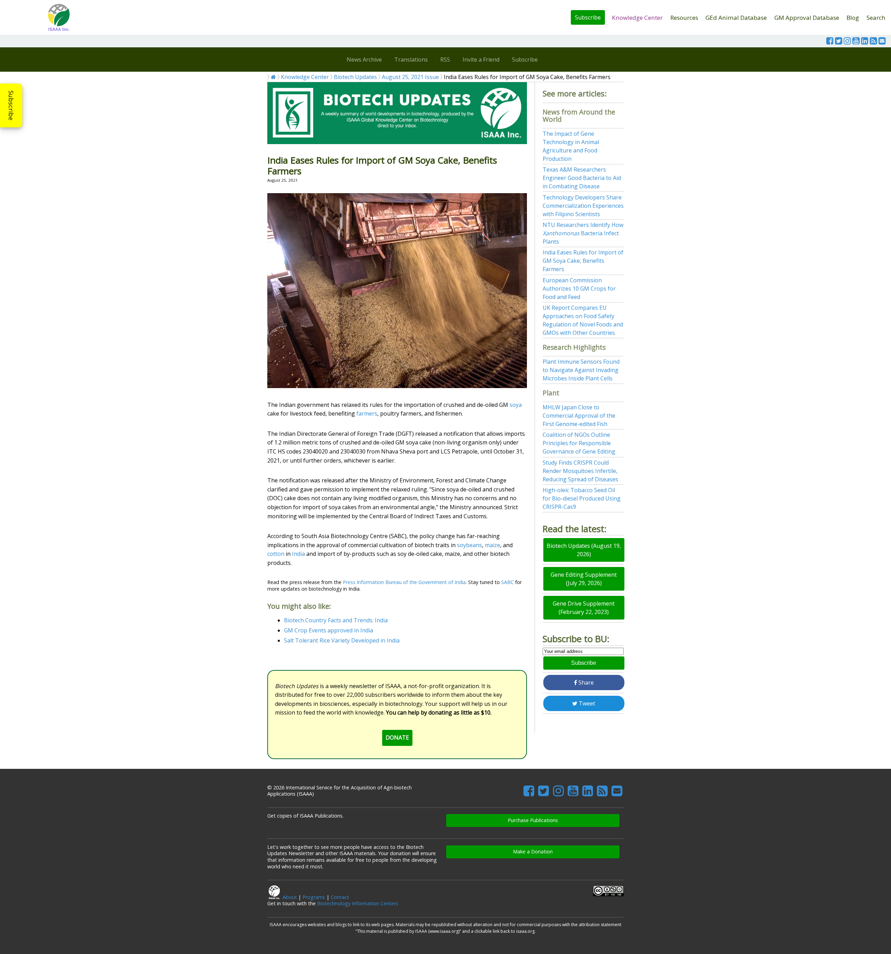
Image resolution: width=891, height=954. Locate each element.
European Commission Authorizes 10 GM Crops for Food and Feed (579, 288)
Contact (340, 897)
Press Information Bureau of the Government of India (404, 582)
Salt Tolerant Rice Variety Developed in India (342, 640)
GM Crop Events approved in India (328, 630)
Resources (684, 18)
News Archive (364, 59)
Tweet (586, 703)
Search (876, 18)
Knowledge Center (637, 18)
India (298, 554)
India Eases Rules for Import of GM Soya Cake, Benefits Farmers (583, 261)
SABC (507, 582)
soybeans (469, 545)
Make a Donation (533, 851)
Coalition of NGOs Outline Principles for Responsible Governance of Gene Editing (579, 443)
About (290, 897)
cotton (275, 554)
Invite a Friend (481, 59)
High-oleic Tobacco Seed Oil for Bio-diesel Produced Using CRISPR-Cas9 (582, 498)
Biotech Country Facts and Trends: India (336, 620)
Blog (852, 18)
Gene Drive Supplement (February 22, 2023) (584, 608)
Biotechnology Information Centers (357, 903)
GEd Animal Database (736, 18)
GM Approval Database (806, 18)
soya (516, 405)
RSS (445, 59)
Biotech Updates (355, 77)
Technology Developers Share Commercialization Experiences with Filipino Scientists (583, 206)
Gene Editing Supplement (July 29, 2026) (584, 579)
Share (585, 682)
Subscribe (588, 17)
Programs (313, 897)
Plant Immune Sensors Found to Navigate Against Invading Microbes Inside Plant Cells (581, 370)
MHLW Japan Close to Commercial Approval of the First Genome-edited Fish (579, 415)
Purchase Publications (533, 820)
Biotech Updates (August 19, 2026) (584, 550)
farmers (366, 413)
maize (492, 545)
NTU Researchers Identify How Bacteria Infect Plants (583, 233)
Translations (411, 59)
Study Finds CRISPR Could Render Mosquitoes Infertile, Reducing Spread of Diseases (580, 471)
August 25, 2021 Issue (410, 77)
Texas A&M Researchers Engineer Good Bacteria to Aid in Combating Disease (582, 178)
